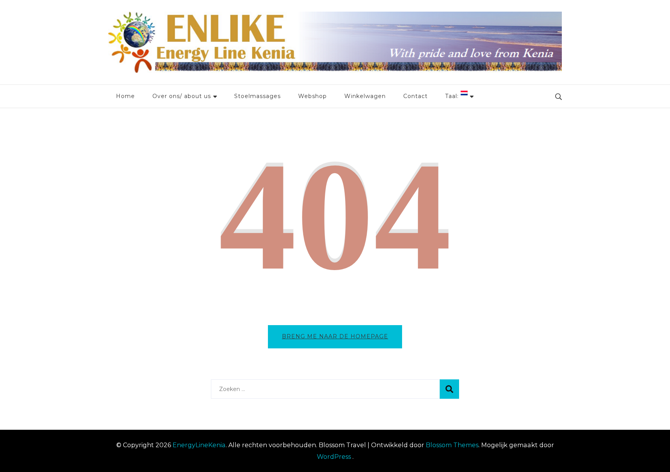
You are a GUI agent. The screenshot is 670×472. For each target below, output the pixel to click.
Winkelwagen (365, 96)
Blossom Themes (452, 445)
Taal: (453, 96)
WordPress (334, 456)
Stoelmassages (257, 96)
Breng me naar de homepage (335, 336)
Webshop (312, 96)
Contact (415, 96)
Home (125, 96)
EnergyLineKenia (199, 445)
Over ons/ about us (181, 96)
